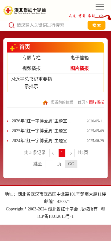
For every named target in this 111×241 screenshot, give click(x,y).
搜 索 (96, 25)
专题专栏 (31, 57)
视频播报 (31, 68)
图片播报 (79, 68)
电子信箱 (79, 57)
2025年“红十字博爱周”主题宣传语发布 (42, 132)
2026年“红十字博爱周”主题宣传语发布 (42, 122)
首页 (81, 102)
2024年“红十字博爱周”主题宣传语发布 (42, 142)
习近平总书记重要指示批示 (31, 83)
